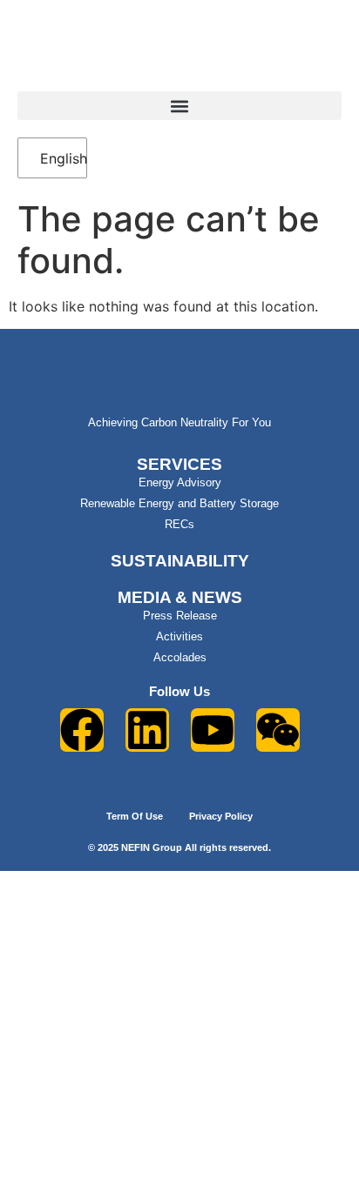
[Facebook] (82, 730)
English (54, 158)
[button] (179, 105)
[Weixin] (278, 730)
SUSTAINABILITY (180, 561)
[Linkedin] (147, 730)
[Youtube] (212, 730)
